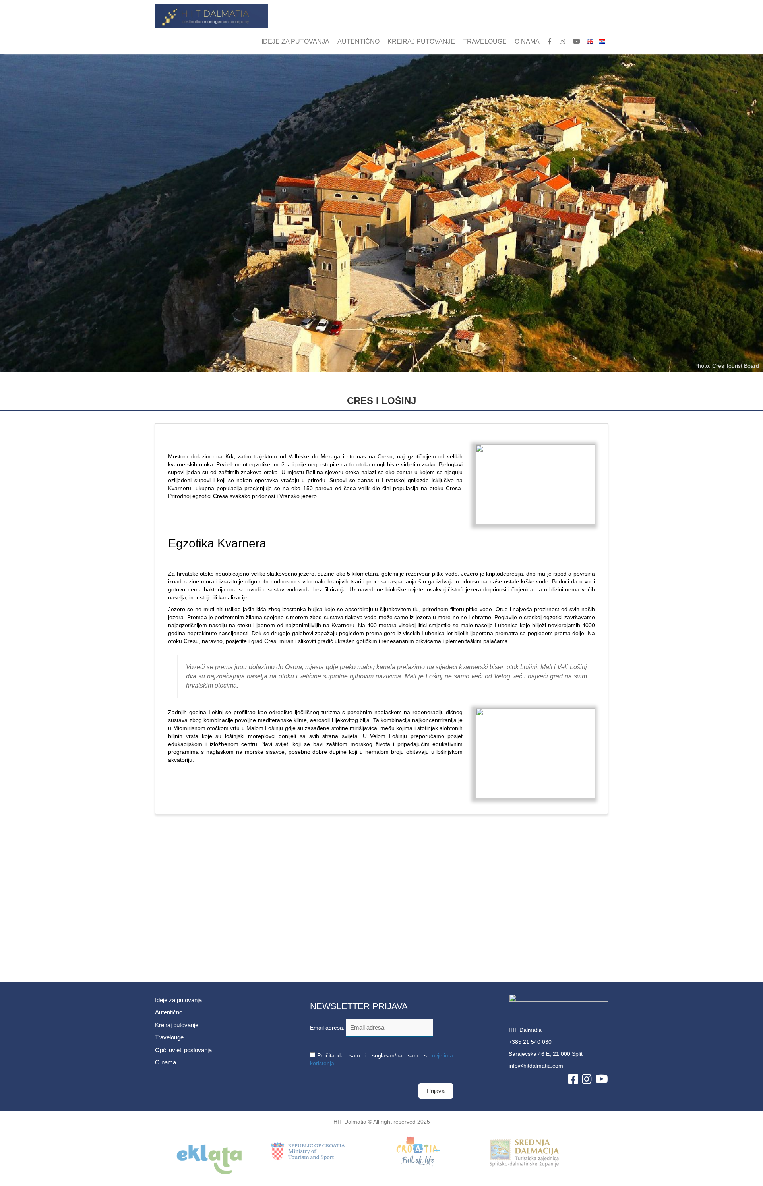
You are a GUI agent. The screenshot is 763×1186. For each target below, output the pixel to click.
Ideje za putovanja (295, 41)
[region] (381, 213)
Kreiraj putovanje (421, 41)
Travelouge (485, 41)
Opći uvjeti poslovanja (183, 1050)
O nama (527, 41)
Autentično (358, 41)
